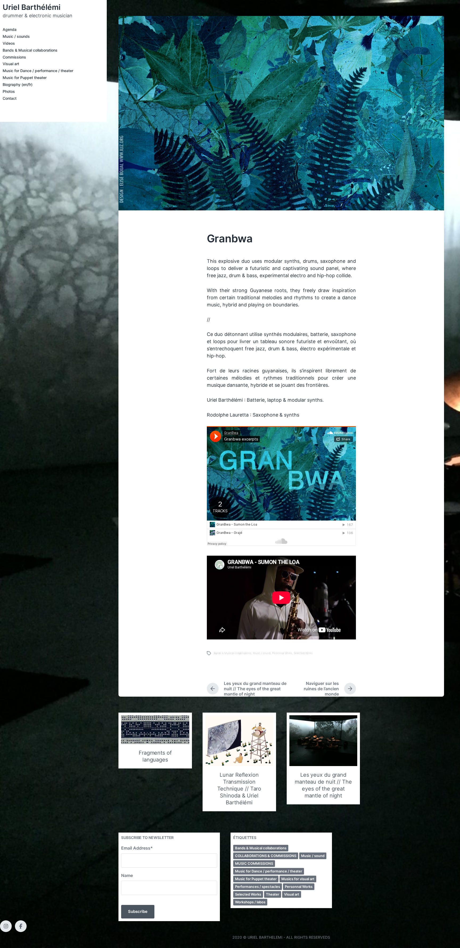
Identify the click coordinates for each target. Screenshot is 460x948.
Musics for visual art (297, 879)
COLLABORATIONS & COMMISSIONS (265, 856)
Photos (9, 91)
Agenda (10, 29)
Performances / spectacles (257, 886)
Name (127, 875)
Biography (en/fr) (17, 84)
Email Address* (137, 848)
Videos (9, 43)
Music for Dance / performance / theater (38, 70)
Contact (10, 98)
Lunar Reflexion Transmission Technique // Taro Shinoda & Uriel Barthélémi (239, 789)
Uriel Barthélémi (31, 7)
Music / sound (261, 653)
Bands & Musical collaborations (30, 50)
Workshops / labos (250, 902)
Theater (272, 894)
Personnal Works (282, 653)
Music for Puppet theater (25, 77)
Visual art (11, 63)
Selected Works (303, 653)
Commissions (14, 57)
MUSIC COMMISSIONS (254, 863)
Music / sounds (16, 36)
